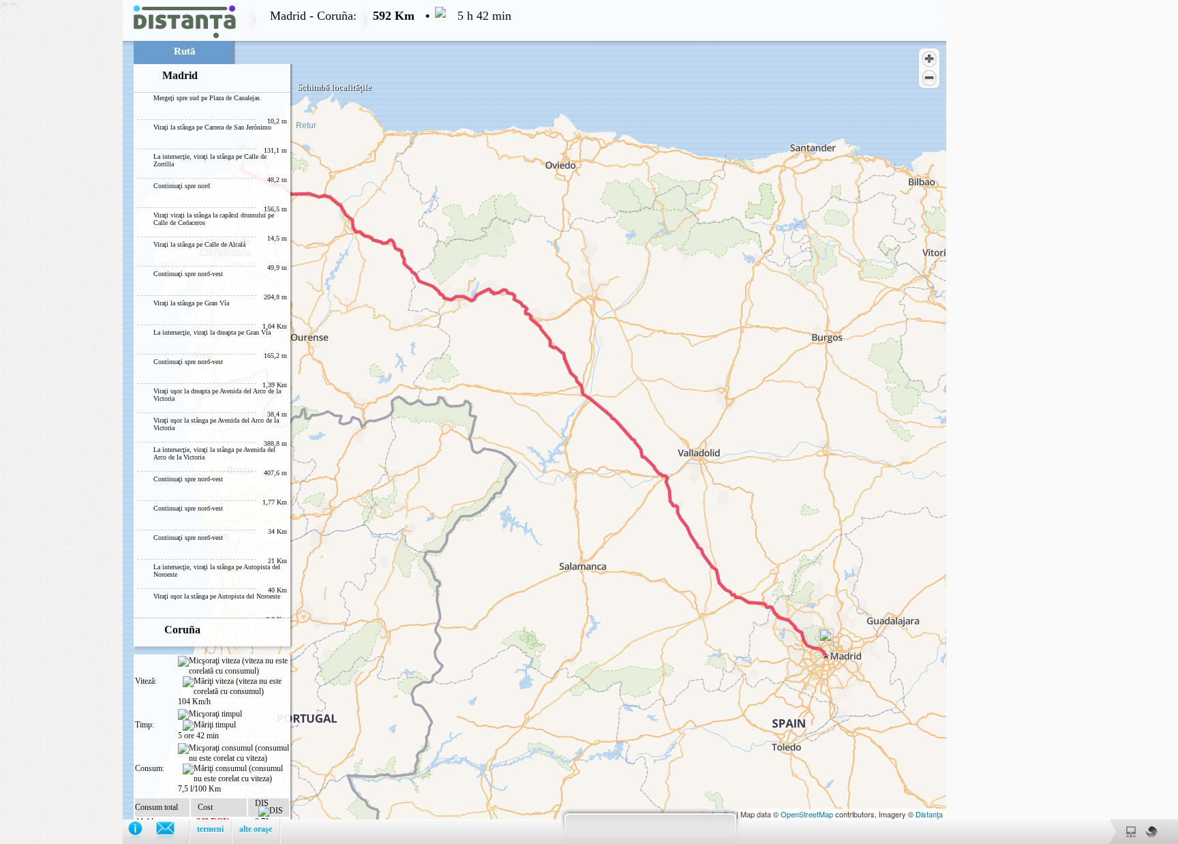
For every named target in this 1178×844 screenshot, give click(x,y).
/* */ (255, 422)
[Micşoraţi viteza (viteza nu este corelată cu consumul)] (233, 666)
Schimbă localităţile (334, 87)
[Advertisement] (61, 204)
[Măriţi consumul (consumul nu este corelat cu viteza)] (236, 774)
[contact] (172, 831)
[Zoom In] (929, 58)
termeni (210, 829)
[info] (142, 831)
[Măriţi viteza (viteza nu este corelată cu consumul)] (236, 686)
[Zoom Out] (929, 78)
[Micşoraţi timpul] (210, 714)
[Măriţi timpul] (209, 725)
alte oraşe (255, 829)
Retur (306, 125)
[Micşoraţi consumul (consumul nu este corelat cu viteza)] (233, 753)
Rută (185, 51)
